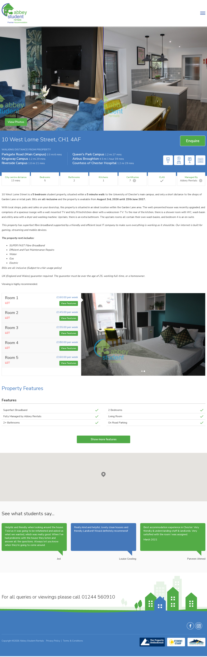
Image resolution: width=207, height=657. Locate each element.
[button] (103, 474)
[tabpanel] (143, 334)
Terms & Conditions (73, 640)
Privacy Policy (53, 640)
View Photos (16, 122)
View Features (68, 303)
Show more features (103, 439)
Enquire (192, 140)
